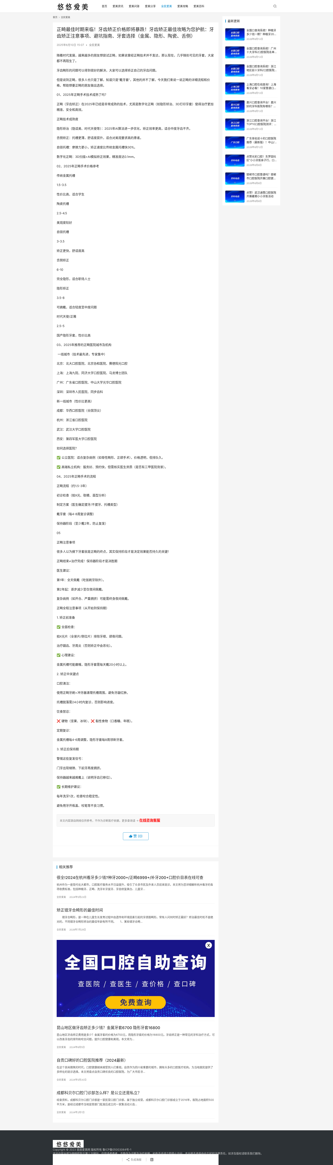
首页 (104, 6)
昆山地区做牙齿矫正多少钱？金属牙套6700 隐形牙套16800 (108, 1027)
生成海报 (135, 1159)
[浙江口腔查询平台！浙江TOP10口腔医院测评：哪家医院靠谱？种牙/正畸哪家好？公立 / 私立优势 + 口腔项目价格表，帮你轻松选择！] (235, 125)
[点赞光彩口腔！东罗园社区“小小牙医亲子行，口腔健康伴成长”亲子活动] (235, 161)
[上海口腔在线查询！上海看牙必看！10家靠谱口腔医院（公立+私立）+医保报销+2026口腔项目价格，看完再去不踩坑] (235, 88)
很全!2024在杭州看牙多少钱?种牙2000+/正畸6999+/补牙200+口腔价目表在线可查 (130, 877)
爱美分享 (150, 6)
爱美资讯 (118, 6)
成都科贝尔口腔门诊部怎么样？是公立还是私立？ (99, 1093)
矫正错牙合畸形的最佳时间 (80, 910)
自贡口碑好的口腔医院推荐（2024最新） (92, 1060)
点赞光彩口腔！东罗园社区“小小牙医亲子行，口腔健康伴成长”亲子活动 (261, 160)
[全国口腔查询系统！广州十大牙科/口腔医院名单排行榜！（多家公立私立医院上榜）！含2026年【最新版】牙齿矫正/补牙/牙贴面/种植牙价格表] (235, 52)
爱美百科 (198, 6)
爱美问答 (134, 6)
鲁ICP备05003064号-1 (117, 1149)
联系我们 (249, 1153)
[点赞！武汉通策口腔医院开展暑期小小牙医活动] (235, 197)
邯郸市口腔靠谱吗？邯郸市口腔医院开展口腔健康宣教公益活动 (261, 178)
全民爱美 (166, 6)
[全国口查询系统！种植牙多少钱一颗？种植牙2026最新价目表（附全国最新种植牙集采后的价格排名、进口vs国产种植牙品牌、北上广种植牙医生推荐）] (235, 34)
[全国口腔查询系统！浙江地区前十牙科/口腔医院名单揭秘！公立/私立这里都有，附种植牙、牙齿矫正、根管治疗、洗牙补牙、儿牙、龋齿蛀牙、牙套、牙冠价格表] (235, 70)
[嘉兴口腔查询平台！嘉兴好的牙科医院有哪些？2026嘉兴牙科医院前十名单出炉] (235, 106)
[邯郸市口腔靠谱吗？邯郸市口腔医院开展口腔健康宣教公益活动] (235, 178)
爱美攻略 (182, 6)
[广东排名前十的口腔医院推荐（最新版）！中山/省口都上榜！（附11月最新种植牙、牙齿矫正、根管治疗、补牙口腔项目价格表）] (235, 142)
